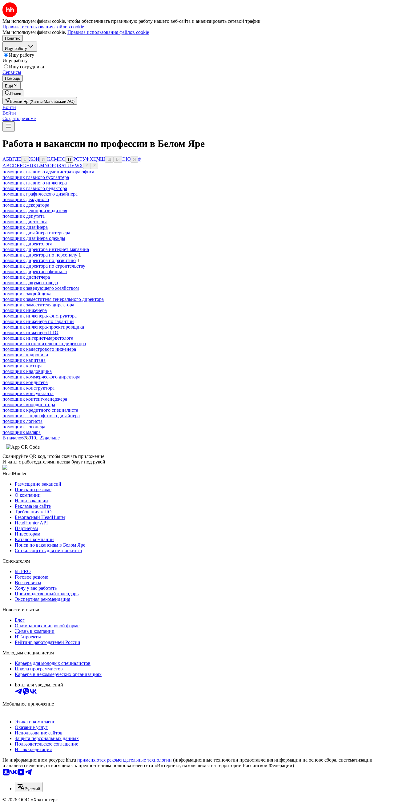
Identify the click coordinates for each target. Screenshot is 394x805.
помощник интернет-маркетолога (37, 338)
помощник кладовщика (27, 371)
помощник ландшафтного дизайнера (41, 415)
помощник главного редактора (34, 188)
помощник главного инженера (34, 182)
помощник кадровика (25, 354)
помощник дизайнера (25, 227)
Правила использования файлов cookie (108, 32)
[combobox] (28, 787)
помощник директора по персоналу (39, 254)
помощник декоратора (25, 205)
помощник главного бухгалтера (35, 177)
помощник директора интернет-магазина (45, 249)
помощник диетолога (24, 221)
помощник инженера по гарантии (38, 321)
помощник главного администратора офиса (48, 171)
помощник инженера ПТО (30, 332)
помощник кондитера (25, 382)
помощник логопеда (23, 426)
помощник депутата (23, 216)
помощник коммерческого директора (41, 376)
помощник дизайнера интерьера (36, 232)
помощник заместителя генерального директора (53, 299)
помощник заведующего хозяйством (40, 288)
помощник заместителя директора (38, 304)
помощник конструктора (28, 387)
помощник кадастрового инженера (39, 349)
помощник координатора (28, 404)
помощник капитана (24, 360)
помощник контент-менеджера (34, 399)
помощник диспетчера (26, 277)
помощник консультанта (28, 393)
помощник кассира (22, 365)
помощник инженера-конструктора (39, 315)
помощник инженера (24, 310)
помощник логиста (22, 421)
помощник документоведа (30, 282)
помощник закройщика (26, 293)
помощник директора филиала (34, 271)
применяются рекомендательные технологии (124, 760)
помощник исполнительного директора (44, 343)
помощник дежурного (25, 199)
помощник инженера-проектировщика (43, 327)
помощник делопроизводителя (34, 210)
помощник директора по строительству (43, 266)
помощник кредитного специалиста (40, 410)
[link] (12, 93)
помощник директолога (27, 243)
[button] (9, 107)
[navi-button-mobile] (8, 126)
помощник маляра (21, 432)
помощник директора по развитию (39, 260)
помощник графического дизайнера (40, 193)
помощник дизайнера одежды (33, 238)
